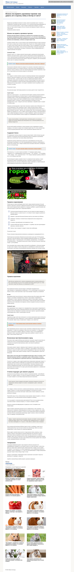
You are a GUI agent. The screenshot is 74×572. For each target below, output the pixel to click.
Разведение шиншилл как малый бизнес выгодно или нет (62, 15)
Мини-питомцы (12, 2)
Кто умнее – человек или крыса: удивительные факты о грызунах (62, 39)
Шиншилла (23, 7)
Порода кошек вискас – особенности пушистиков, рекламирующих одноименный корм (62, 46)
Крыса (17, 7)
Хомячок (30, 7)
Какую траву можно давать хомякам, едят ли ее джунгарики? (62, 51)
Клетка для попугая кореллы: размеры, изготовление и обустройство (61, 21)
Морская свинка (10, 7)
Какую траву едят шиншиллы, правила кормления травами (61, 27)
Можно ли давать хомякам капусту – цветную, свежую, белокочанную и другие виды (62, 34)
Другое (42, 7)
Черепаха (36, 7)
